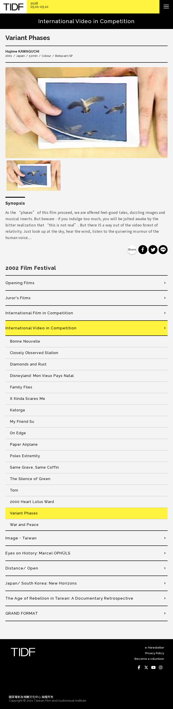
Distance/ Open (21, 568)
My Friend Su (22, 421)
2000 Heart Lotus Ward (32, 502)
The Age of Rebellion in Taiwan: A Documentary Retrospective (69, 598)
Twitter (146, 667)
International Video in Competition (41, 328)
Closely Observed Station (34, 353)
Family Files (21, 387)
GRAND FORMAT (21, 613)
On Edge (18, 433)
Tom (14, 490)
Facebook (139, 667)
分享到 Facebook (142, 249)
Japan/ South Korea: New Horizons (41, 583)
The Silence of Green (30, 479)
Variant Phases (24, 513)
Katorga (17, 410)
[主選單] (166, 6)
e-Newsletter (154, 647)
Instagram (160, 667)
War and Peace (24, 525)
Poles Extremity (25, 456)
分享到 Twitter (152, 249)
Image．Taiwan (21, 538)
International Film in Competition (39, 313)
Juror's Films (18, 298)
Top (160, 685)
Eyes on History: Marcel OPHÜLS (38, 553)
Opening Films (19, 283)
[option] (86, 112)
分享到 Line (163, 249)
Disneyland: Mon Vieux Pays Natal (42, 376)
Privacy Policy (154, 653)
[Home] (13, 7)
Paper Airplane (24, 444)
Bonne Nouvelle (25, 341)
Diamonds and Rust (28, 364)
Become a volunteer (149, 658)
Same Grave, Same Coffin (34, 467)
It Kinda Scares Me (27, 399)
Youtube (153, 667)
